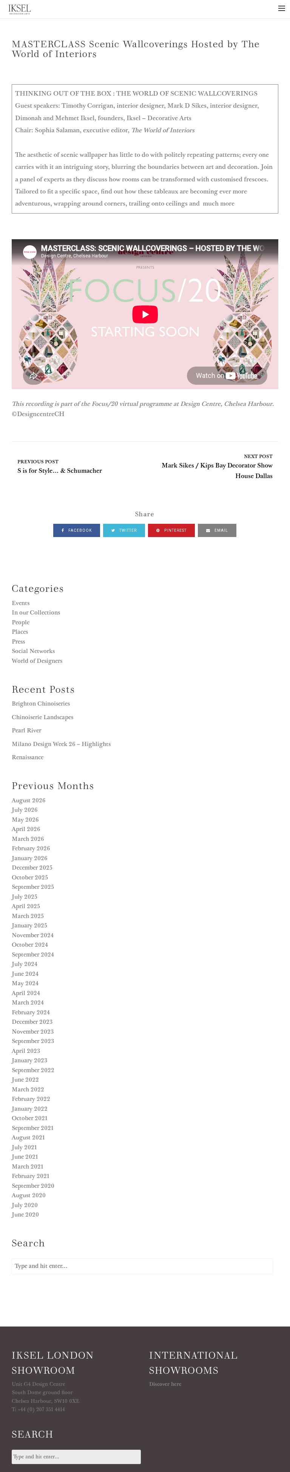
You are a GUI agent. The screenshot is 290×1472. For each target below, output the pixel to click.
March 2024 (28, 1002)
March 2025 (28, 916)
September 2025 (33, 887)
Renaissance (28, 757)
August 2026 (28, 800)
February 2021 (30, 1176)
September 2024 (33, 954)
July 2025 (24, 896)
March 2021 (27, 1166)
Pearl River (27, 730)
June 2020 (25, 1214)
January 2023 (29, 1060)
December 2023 (32, 1021)
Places (20, 631)
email (220, 530)
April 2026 (26, 829)
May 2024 (25, 983)
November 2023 (33, 1031)
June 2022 (25, 1079)
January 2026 (29, 858)
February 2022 (31, 1099)
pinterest (175, 530)
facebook (79, 530)
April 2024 (26, 993)
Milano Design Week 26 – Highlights (61, 744)
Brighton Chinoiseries (41, 703)
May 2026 (25, 819)
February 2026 (31, 848)
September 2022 (33, 1070)
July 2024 (24, 964)
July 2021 (24, 1147)
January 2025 (29, 925)
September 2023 (33, 1041)
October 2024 (30, 944)
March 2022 (28, 1089)
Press (18, 641)
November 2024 (33, 935)
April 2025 (26, 906)
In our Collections (36, 612)
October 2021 (30, 1118)
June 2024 (25, 973)
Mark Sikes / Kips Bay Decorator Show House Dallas (217, 467)
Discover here (165, 1384)
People (20, 622)
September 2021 (33, 1128)
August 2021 (28, 1137)
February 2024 (31, 1012)
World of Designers (37, 661)
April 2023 (26, 1051)
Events (20, 603)
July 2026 (24, 809)
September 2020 (33, 1186)
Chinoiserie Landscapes (42, 717)
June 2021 (25, 1156)
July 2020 (25, 1205)
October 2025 (30, 877)
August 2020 (29, 1195)
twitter (127, 530)
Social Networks (33, 651)
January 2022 (30, 1108)
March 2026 (28, 839)
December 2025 (32, 867)
